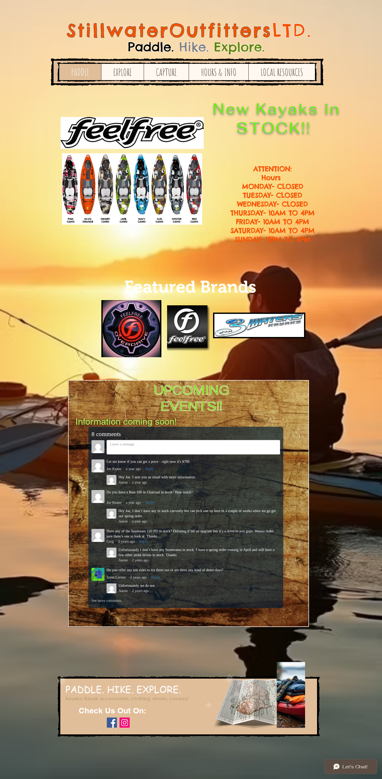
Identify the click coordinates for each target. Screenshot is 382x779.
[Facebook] (112, 723)
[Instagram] (125, 723)
